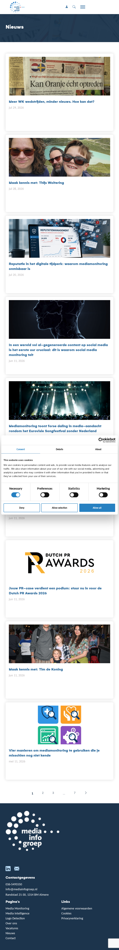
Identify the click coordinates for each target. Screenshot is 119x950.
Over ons (11, 923)
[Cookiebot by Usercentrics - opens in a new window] (101, 440)
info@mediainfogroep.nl (21, 889)
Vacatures (12, 928)
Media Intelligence (17, 913)
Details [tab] (59, 449)
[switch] (44, 494)
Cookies (66, 913)
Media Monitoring (17, 908)
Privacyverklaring (72, 918)
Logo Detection (15, 918)
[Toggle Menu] (82, 7)
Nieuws (10, 933)
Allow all (97, 507)
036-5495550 (14, 884)
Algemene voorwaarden (76, 908)
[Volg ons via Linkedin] (8, 869)
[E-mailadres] (16, 869)
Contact (11, 938)
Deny (21, 507)
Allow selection (59, 507)
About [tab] (98, 449)
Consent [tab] (21, 449)
